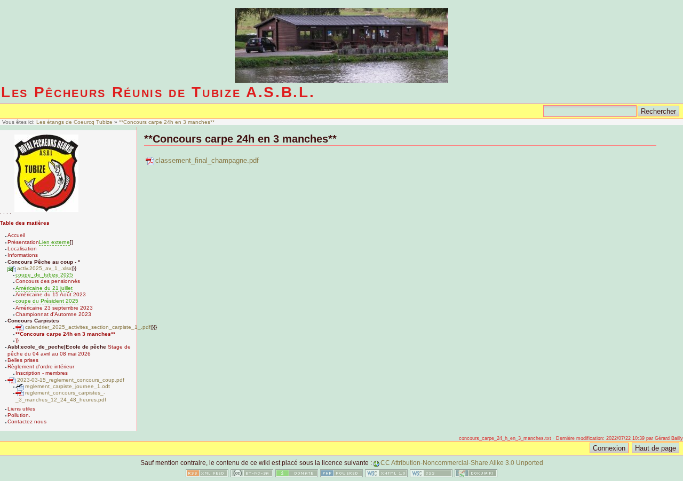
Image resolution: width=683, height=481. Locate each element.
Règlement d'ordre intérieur (40, 366)
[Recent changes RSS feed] (207, 475)
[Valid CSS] (431, 475)
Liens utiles (21, 409)
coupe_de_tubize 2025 (44, 275)
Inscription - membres (41, 373)
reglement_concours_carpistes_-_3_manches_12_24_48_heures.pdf (60, 396)
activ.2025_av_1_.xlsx (44, 268)
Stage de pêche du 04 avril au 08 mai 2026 (69, 350)
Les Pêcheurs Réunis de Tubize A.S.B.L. (158, 92)
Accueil (16, 235)
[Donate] (296, 475)
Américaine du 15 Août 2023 (50, 294)
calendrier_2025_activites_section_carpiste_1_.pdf (87, 327)
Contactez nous (26, 421)
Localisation (22, 248)
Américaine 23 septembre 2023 (54, 308)
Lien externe (54, 242)
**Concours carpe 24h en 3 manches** (167, 122)
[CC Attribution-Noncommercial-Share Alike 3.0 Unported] (252, 475)
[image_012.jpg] (46, 212)
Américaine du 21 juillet (44, 288)
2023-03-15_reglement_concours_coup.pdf (70, 380)
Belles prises (22, 360)
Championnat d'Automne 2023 (53, 314)
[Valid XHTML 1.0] (386, 475)
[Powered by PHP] (341, 475)
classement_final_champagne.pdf (207, 160)
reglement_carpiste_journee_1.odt (67, 386)
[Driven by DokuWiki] (476, 475)
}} (17, 340)
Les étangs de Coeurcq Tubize (75, 122)
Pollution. (18, 415)
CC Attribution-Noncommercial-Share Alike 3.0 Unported (461, 463)
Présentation (23, 242)
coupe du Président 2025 (46, 301)
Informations (22, 255)
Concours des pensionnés (47, 281)
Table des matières (25, 223)
